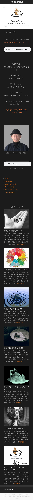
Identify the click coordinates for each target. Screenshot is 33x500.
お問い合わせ (7, 489)
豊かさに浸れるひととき (14, 348)
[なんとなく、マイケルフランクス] (16, 375)
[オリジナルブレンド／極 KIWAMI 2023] (16, 455)
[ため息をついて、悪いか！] (16, 416)
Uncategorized (9, 192)
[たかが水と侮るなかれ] (16, 297)
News (6, 178)
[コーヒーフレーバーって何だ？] (16, 258)
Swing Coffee (17, 21)
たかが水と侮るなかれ (13, 309)
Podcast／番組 (9, 187)
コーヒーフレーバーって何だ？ (16, 270)
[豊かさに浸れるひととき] (16, 336)
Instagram (8, 181)
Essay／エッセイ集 (10, 184)
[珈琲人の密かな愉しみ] (16, 219)
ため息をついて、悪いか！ (15, 428)
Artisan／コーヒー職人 (12, 190)
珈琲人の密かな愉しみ (13, 231)
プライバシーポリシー (13, 496)
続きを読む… (20, 244)
